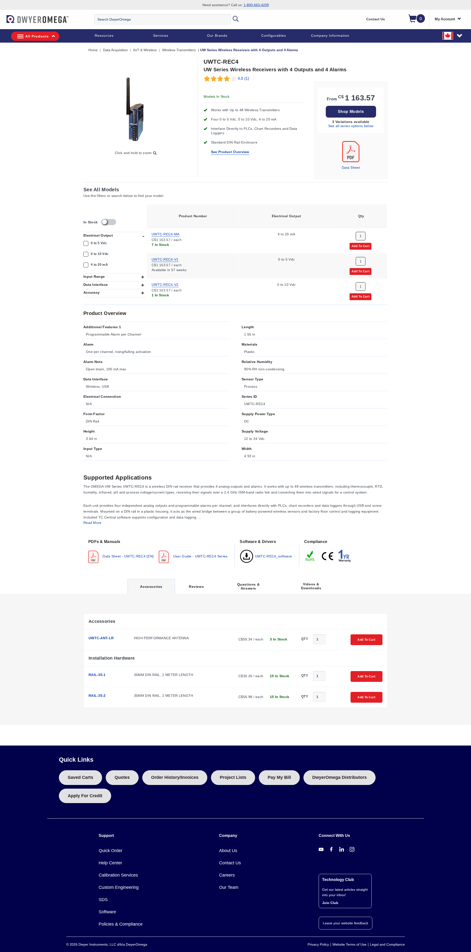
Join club (330, 903)
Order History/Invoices (174, 777)
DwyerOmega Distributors (339, 777)
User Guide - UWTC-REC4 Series (199, 556)
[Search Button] (235, 19)
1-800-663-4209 (256, 5)
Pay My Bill (279, 777)
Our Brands (217, 35)
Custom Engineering (119, 887)
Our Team (228, 887)
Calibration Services (118, 875)
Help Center (110, 862)
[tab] (159, 551)
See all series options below (350, 126)
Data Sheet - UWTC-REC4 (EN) (128, 556)
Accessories (151, 589)
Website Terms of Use (349, 944)
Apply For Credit (85, 795)
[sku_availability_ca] (108, 222)
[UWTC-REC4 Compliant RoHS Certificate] (310, 556)
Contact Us (375, 19)
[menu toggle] (2, 21)
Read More (92, 523)
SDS (103, 899)
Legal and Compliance (387, 944)
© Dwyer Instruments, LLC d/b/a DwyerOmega (106, 944)
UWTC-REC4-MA (166, 234)
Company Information (330, 35)
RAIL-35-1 (97, 675)
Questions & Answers (248, 586)
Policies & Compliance (121, 924)
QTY (304, 639)
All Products (37, 36)
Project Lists (233, 777)
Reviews (196, 587)
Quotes (122, 777)
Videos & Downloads (311, 586)
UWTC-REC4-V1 (165, 259)
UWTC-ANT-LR (101, 638)
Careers (227, 875)
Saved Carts (80, 777)
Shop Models (351, 111)
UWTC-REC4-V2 (165, 284)
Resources (104, 35)
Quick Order (110, 850)
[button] (452, 35)
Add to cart (361, 246)
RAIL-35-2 (97, 696)
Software (107, 911)
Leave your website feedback (345, 923)
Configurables (273, 35)
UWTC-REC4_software (273, 556)
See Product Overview (230, 152)
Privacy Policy (318, 944)
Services (160, 35)
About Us (228, 850)
